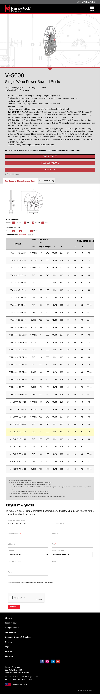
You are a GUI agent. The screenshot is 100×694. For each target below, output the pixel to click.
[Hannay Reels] (18, 11)
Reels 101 (50, 170)
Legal (7, 646)
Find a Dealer (50, 156)
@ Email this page (12, 174)
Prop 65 (8, 651)
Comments (30, 582)
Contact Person (14, 534)
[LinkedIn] (53, 661)
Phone (10, 572)
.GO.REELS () (27, 677)
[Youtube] (58, 661)
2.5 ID (37, 222)
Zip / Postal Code (15, 562)
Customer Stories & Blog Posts (18, 637)
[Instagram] (47, 661)
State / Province (58, 551)
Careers (8, 642)
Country (11, 551)
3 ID (46, 222)
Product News (11, 623)
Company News (12, 627)
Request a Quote (50, 163)
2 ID (28, 222)
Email (54, 562)
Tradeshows (10, 632)
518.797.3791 (10, 677)
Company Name (58, 523)
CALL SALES (88, 2)
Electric (25, 231)
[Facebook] (42, 661)
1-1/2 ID (18, 222)
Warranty (9, 656)
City (54, 544)
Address (55, 534)
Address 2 (11, 544)
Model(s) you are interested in (16, 520)
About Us (9, 618)
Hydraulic (37, 231)
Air (16, 231)
